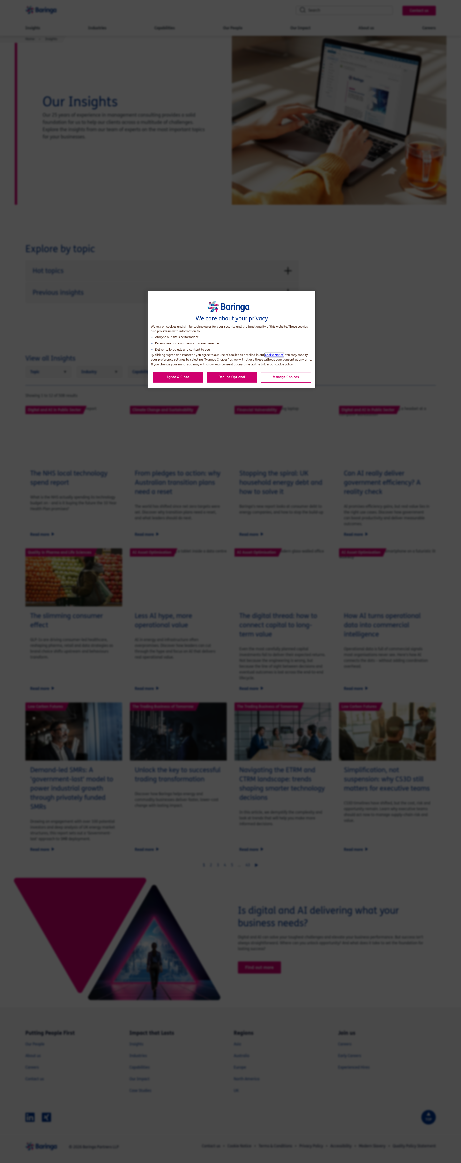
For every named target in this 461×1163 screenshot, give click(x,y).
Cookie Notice (274, 355)
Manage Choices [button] (286, 377)
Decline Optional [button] (232, 377)
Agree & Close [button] (177, 377)
